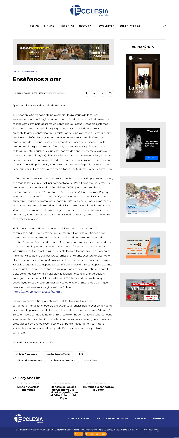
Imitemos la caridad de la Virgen (98, 388)
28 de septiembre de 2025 (98, 383)
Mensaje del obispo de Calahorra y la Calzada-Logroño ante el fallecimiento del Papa (63, 393)
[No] (175, 432)
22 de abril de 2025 (63, 383)
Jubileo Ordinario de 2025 (63, 360)
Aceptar (78, 434)
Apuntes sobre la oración (58, 354)
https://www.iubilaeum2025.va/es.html (37, 291)
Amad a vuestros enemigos (28, 388)
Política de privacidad (95, 434)
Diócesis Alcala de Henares (29, 360)
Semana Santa (90, 360)
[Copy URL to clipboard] (110, 93)
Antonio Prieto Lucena (27, 354)
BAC (81, 354)
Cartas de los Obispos (25, 71)
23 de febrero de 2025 (28, 383)
